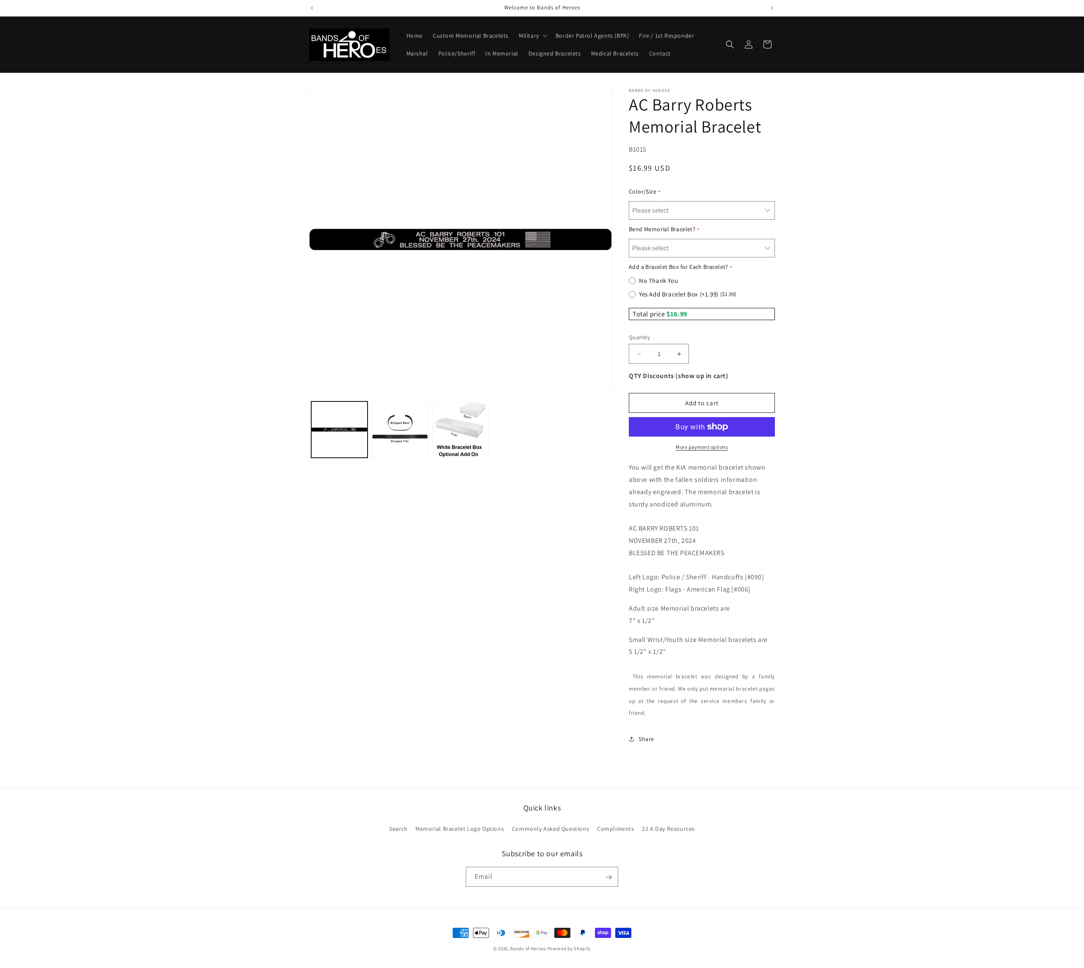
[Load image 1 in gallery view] (339, 429)
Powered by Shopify (569, 948)
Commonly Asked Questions (550, 828)
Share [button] (646, 739)
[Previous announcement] (312, 8)
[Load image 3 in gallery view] (460, 429)
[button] (532, 35)
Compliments (615, 828)
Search (398, 828)
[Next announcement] (772, 8)
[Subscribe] (608, 877)
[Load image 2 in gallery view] (400, 429)
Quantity (639, 337)
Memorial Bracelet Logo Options (459, 828)
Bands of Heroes (528, 948)
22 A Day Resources (668, 828)
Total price (649, 314)
